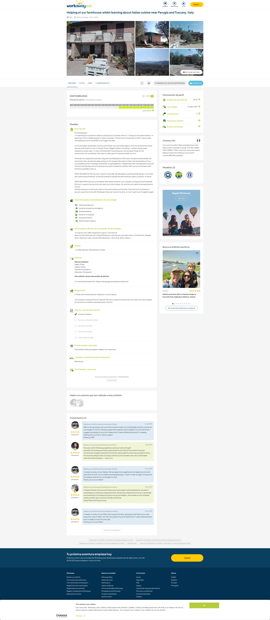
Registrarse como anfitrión (76, 588)
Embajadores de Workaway (111, 591)
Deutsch (174, 580)
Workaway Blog (106, 577)
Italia (70, 17)
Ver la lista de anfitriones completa (181, 308)
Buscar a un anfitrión (73, 577)
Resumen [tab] (72, 83)
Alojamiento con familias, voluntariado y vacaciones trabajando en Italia (111, 540)
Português (174, 585)
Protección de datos (143, 594)
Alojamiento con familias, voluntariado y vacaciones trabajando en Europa (158, 540)
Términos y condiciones (144, 591)
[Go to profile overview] (112, 403)
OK (204, 605)
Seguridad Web (112, 380)
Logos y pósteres (107, 585)
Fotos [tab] (82, 83)
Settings (79, 616)
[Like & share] (148, 83)
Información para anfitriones (76, 580)
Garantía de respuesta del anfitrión (148, 588)
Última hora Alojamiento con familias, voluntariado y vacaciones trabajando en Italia (165, 543)
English (173, 577)
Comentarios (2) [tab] (102, 83)
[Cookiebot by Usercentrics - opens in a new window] (62, 615)
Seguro (138, 585)
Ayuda (138, 577)
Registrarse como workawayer (77, 585)
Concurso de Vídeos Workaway (112, 588)
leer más (181, 198)
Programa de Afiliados (109, 594)
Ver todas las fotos (192, 72)
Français (174, 583)
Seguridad (140, 580)
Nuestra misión (106, 597)
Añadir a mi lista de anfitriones (171, 83)
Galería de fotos (107, 580)
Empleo (139, 597)
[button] (172, 303)
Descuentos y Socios (74, 594)
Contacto (197, 83)
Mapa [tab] (90, 83)
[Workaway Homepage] (79, 4)
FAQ (137, 583)
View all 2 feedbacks (112, 530)
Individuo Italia (132, 543)
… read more (108, 458)
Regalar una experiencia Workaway (79, 591)
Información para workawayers (77, 583)
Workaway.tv (105, 583)
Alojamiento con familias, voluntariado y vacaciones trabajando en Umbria (102, 543)
